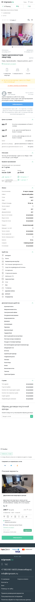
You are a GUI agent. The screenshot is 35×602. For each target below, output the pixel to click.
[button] (30, 2)
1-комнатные (6, 13)
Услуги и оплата (23, 579)
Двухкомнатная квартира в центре (14, 495)
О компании (5, 579)
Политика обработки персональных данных (16, 600)
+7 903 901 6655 (9, 569)
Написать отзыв (6, 454)
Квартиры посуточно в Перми (9, 10)
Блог (2, 585)
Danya (10, 92)
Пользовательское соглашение (11, 596)
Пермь (4, 61)
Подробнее (27, 530)
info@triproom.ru (9, 573)
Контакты (4, 582)
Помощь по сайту (7, 589)
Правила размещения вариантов (12, 593)
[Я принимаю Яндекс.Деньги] (5, 549)
